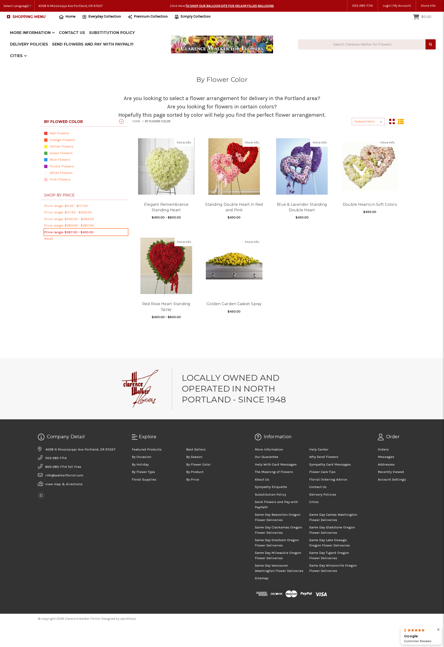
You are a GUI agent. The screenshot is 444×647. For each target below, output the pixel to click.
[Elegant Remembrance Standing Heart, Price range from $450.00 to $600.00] (166, 166)
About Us (262, 479)
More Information (31, 33)
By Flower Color (198, 464)
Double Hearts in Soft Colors (370, 204)
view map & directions (64, 484)
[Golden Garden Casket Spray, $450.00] (234, 266)
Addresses (386, 464)
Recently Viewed (391, 472)
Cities (17, 56)
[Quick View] (189, 142)
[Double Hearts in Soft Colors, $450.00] (370, 166)
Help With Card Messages (276, 464)
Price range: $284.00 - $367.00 (69, 225)
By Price (192, 479)
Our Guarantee (266, 457)
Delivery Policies (29, 44)
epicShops (128, 619)
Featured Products (147, 449)
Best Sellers (196, 449)
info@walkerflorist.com (64, 475)
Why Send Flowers (323, 457)
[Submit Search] (431, 44)
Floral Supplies (144, 479)
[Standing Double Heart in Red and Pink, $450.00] (234, 166)
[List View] (401, 122)
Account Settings (392, 479)
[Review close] (438, 629)
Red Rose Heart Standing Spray (166, 307)
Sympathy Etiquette (271, 487)
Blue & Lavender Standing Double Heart (302, 207)
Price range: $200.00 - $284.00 (69, 219)
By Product (195, 472)
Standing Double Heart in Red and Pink (234, 207)
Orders (383, 449)
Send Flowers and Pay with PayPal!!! (92, 44)
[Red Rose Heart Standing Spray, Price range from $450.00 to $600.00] (166, 266)
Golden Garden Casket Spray (234, 304)
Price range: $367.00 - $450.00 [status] (68, 232)
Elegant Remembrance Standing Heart (166, 207)
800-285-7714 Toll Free (63, 467)
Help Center (318, 449)
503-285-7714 (362, 6)
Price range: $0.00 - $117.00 (66, 206)
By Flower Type (143, 472)
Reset (48, 238)
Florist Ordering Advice (328, 479)
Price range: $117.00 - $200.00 (68, 212)
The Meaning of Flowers (274, 472)
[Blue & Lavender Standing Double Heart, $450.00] (302, 166)
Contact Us (72, 33)
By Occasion (141, 457)
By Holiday (140, 464)
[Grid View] (392, 121)
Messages (386, 457)
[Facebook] (41, 495)
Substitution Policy (112, 33)
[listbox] (368, 121)
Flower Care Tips (322, 472)
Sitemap (261, 578)
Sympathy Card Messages (330, 464)
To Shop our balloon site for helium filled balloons (229, 6)
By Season (194, 457)
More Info (185, 142)
